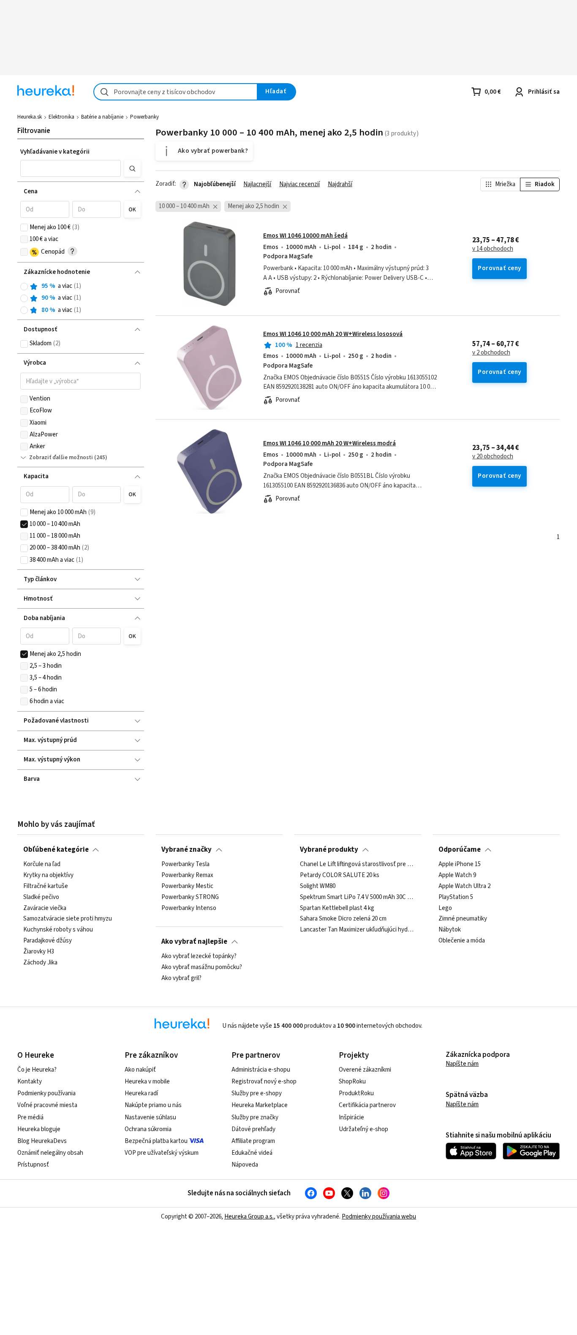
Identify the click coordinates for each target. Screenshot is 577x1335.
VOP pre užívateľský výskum (162, 1152)
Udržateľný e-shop (363, 1129)
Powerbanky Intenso (188, 908)
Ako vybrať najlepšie (194, 942)
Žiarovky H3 (38, 952)
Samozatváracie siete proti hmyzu (67, 919)
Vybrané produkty (329, 850)
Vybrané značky (186, 850)
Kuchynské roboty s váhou (58, 930)
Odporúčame (459, 850)
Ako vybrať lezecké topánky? (199, 956)
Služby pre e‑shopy (256, 1093)
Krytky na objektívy (48, 875)
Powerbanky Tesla (185, 864)
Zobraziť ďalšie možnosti (61, 457)
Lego (445, 908)
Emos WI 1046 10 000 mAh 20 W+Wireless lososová (333, 334)
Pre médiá (30, 1117)
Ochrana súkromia (148, 1129)
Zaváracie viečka (44, 908)
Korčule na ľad (41, 864)
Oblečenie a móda (461, 941)
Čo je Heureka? (37, 1069)
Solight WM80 (317, 886)
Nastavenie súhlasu (150, 1117)
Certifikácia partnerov (367, 1105)
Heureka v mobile (147, 1081)
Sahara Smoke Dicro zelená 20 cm (343, 919)
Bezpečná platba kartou (156, 1141)
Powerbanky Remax (187, 875)
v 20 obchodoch (492, 456)
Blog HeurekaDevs (42, 1141)
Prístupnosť (33, 1164)
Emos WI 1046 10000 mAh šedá (305, 235)
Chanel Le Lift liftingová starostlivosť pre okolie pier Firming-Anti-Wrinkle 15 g (357, 864)
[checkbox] (24, 227)
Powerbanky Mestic (187, 886)
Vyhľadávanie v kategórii (55, 151)
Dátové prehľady (253, 1129)
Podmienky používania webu (379, 1216)
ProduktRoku (356, 1093)
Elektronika (61, 117)
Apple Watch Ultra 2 (464, 886)
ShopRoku (352, 1081)
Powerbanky (144, 117)
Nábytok (449, 930)
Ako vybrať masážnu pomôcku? (201, 967)
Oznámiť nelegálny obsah (50, 1152)
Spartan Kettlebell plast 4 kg (337, 908)
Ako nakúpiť (140, 1069)
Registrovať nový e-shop (264, 1081)
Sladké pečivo (41, 897)
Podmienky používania (46, 1093)
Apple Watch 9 (457, 875)
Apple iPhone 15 (459, 864)
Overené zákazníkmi (365, 1069)
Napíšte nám (462, 1063)
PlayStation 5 (455, 897)
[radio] (24, 286)
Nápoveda (244, 1164)
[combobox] (175, 91)
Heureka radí (141, 1093)
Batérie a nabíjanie (102, 117)
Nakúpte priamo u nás (153, 1105)
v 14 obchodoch (492, 249)
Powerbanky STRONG (190, 897)
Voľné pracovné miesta (47, 1105)
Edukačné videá (251, 1152)
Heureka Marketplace (259, 1105)
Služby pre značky (254, 1117)
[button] (70, 168)
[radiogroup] (80, 298)
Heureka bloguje (38, 1129)
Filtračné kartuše (45, 886)
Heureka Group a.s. (249, 1216)
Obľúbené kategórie (56, 850)
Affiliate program (253, 1141)
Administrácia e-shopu (260, 1069)
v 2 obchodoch (491, 353)
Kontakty (29, 1081)
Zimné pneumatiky (462, 919)
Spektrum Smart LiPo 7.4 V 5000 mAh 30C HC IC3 (357, 897)
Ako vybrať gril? (181, 978)
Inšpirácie (351, 1117)
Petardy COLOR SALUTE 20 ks (339, 875)
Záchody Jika (40, 963)
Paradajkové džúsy (47, 941)
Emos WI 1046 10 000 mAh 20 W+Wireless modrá (329, 443)
